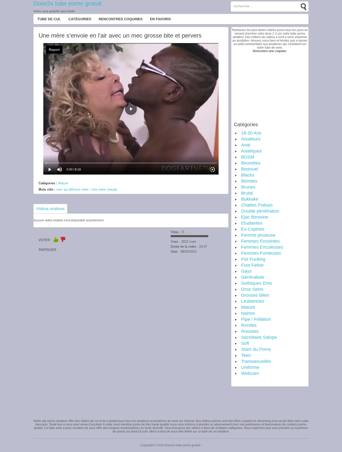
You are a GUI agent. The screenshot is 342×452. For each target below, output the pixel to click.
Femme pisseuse (258, 235)
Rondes (249, 325)
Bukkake (249, 199)
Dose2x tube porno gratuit (67, 3)
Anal (245, 144)
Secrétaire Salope (259, 337)
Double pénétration (260, 211)
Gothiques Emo (256, 283)
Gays (246, 271)
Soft (245, 343)
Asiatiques (251, 151)
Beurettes (250, 163)
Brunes (248, 187)
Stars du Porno (256, 349)
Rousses (250, 331)
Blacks (247, 175)
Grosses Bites (255, 295)
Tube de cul (49, 19)
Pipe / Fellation (256, 319)
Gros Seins (252, 289)
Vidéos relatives (50, 209)
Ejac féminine (254, 217)
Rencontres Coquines (120, 19)
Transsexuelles (256, 361)
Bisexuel (249, 169)
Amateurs (250, 138)
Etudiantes (251, 223)
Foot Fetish (252, 265)
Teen (246, 355)
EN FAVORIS (160, 19)
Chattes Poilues (257, 205)
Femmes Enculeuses (262, 247)
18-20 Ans (251, 132)
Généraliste (252, 277)
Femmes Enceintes (260, 241)
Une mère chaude (104, 189)
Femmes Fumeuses (261, 253)
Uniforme (250, 367)
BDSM (247, 157)
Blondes (249, 181)
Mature (63, 183)
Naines (248, 313)
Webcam (250, 373)
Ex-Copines (252, 229)
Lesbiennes (252, 301)
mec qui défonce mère (72, 189)
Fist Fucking (253, 259)
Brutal (247, 193)
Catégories (79, 19)
